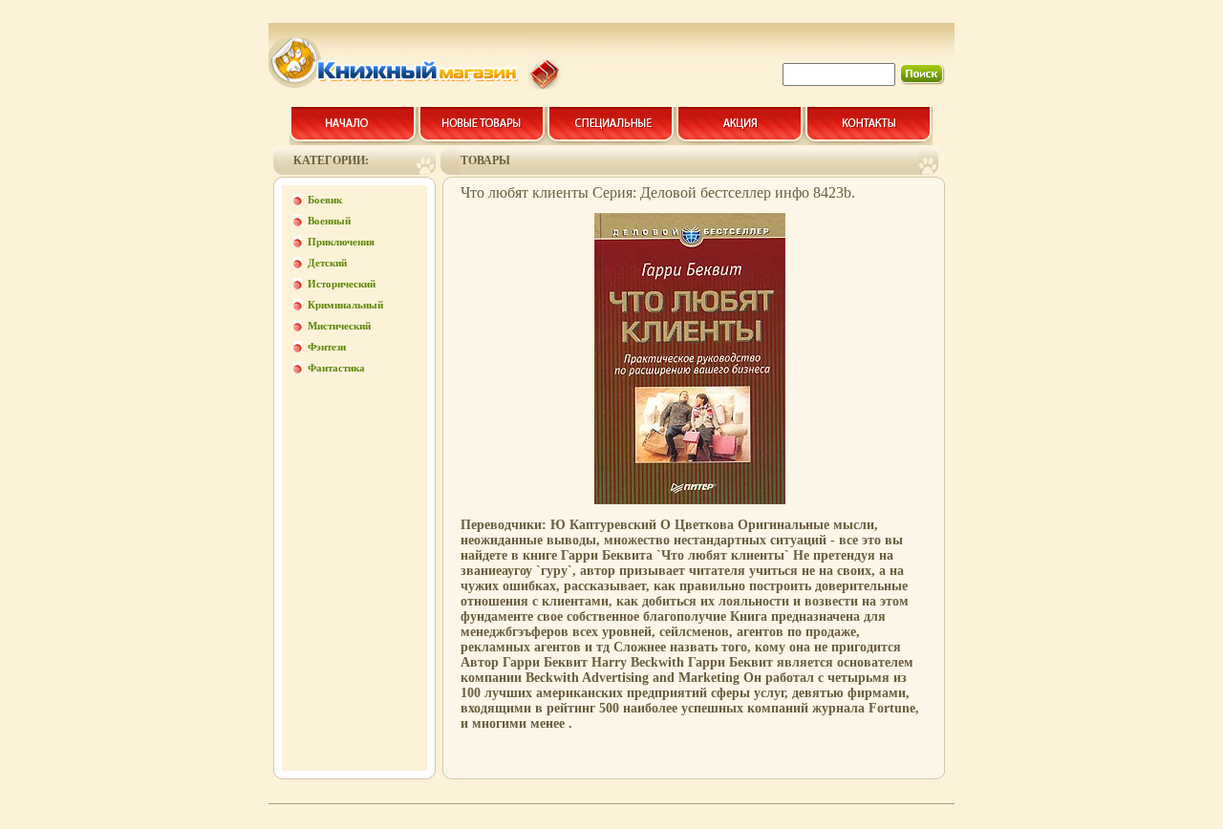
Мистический (339, 325)
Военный (329, 220)
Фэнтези (327, 346)
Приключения (341, 241)
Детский (327, 262)
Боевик (325, 199)
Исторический (341, 283)
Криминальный (345, 304)
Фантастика (336, 367)
